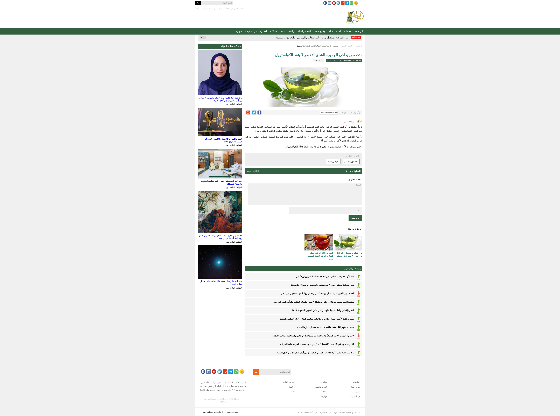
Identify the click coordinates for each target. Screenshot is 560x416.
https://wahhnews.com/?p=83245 (329, 113)
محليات (347, 31)
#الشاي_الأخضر (351, 161)
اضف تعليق (251, 171)
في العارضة (251, 31)
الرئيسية (359, 31)
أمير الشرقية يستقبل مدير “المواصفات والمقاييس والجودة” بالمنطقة (312, 37)
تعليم (282, 31)
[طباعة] (344, 112)
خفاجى (230, 412)
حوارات (238, 31)
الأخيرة (263, 31)
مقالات (273, 31)
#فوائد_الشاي (333, 161)
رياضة (292, 31)
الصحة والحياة (304, 31)
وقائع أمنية (320, 31)
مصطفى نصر (208, 412)
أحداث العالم (335, 31)
